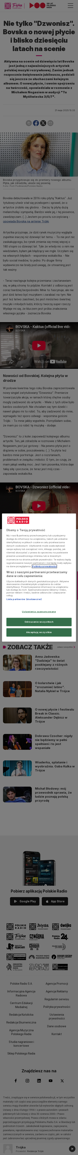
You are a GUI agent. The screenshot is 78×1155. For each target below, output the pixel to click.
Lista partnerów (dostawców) (24, 599)
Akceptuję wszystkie (39, 632)
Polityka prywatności (44, 566)
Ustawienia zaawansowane (39, 611)
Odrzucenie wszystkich (39, 621)
